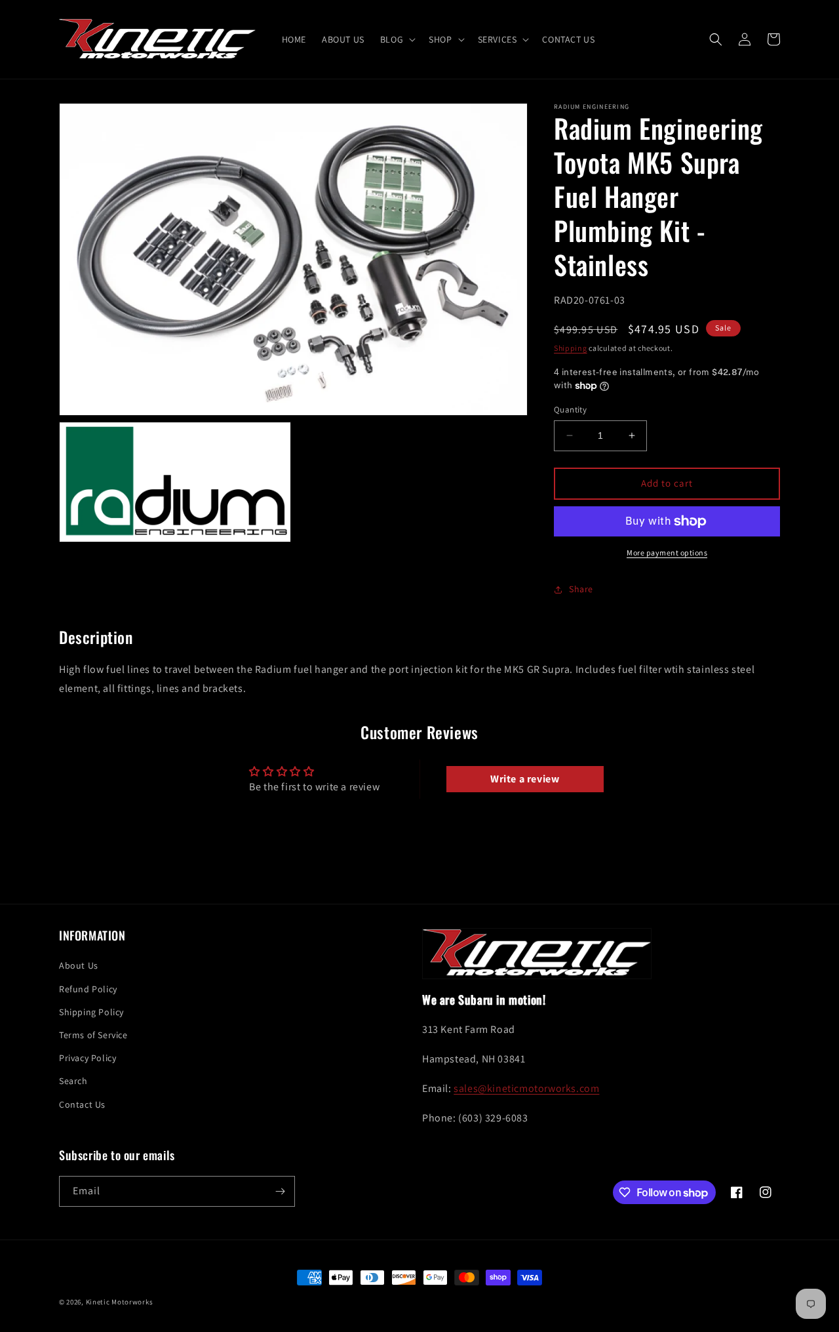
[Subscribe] (279, 1191)
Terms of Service (93, 1035)
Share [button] (581, 589)
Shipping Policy (91, 1012)
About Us (78, 965)
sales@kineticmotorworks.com (526, 1088)
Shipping (570, 348)
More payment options (667, 552)
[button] (396, 39)
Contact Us (82, 1104)
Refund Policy (88, 989)
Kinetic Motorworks (119, 1301)
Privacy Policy (87, 1058)
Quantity (570, 409)
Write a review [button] (524, 779)
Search (73, 1081)
